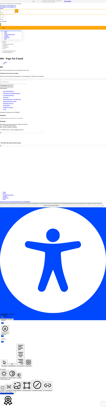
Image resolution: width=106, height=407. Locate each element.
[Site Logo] (8, 5)
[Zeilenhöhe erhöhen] (2, 336)
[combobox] (51, 204)
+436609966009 (26, 201)
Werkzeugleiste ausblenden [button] (7, 319)
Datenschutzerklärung (8, 91)
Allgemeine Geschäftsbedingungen (11, 93)
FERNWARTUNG (8, 52)
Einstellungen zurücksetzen (7, 393)
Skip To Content (4, 392)
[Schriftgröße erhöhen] (2, 317)
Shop (5, 33)
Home (5, 31)
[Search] (16, 11)
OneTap (10, 316)
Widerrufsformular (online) (9, 101)
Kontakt (6, 36)
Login (4, 109)
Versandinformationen (8, 95)
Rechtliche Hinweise (8, 103)
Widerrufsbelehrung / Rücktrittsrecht (12, 99)
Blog (5, 38)
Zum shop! (67, 1)
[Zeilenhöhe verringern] (2, 342)
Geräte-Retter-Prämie (9, 34)
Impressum (7, 37)
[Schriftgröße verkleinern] (2, 323)
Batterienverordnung (8, 107)
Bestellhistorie (6, 105)
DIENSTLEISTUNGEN (9, 51)
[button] (1, 8)
